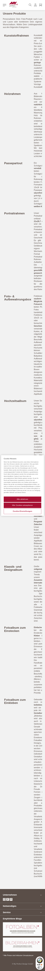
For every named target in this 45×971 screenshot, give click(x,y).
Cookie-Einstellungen (22, 511)
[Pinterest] (11, 900)
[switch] (40, 967)
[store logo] (13, 5)
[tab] (22, 895)
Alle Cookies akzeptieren (22, 505)
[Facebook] (7, 900)
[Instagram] (4, 900)
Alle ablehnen (22, 499)
